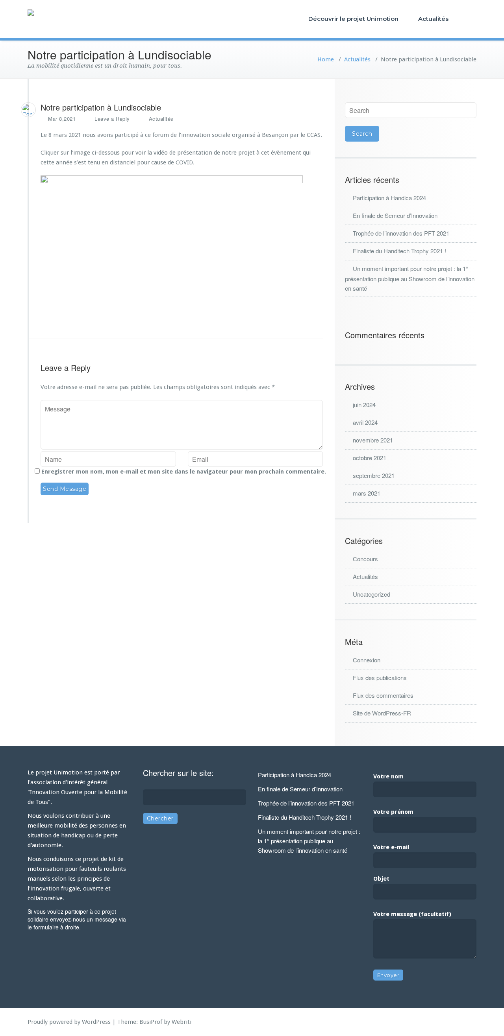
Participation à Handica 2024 (389, 198)
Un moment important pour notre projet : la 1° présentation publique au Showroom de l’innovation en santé (409, 278)
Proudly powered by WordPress (69, 1021)
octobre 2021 (369, 457)
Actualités (433, 18)
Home (325, 59)
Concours (365, 559)
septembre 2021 (374, 475)
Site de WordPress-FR (382, 713)
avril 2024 (365, 422)
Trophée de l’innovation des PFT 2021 (401, 233)
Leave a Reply (112, 118)
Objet (381, 878)
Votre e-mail (391, 847)
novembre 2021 (373, 440)
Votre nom (388, 776)
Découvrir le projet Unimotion (353, 18)
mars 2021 (366, 493)
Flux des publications (380, 677)
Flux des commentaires (383, 695)
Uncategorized (371, 594)
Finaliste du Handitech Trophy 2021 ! (399, 251)
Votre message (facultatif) (412, 914)
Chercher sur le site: (178, 773)
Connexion (366, 660)
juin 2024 (364, 404)
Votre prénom (393, 811)
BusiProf (150, 1021)
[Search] (469, 18)
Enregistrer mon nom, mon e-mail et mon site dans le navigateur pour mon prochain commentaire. (183, 471)
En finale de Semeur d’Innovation (395, 215)
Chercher (160, 818)
